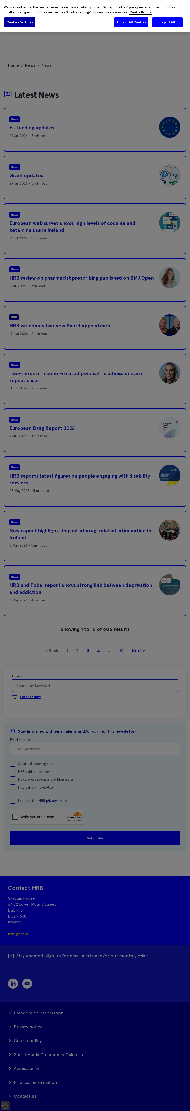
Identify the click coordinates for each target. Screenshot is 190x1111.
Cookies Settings (20, 22)
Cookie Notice (140, 12)
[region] (95, 16)
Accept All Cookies (131, 22)
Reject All (167, 22)
